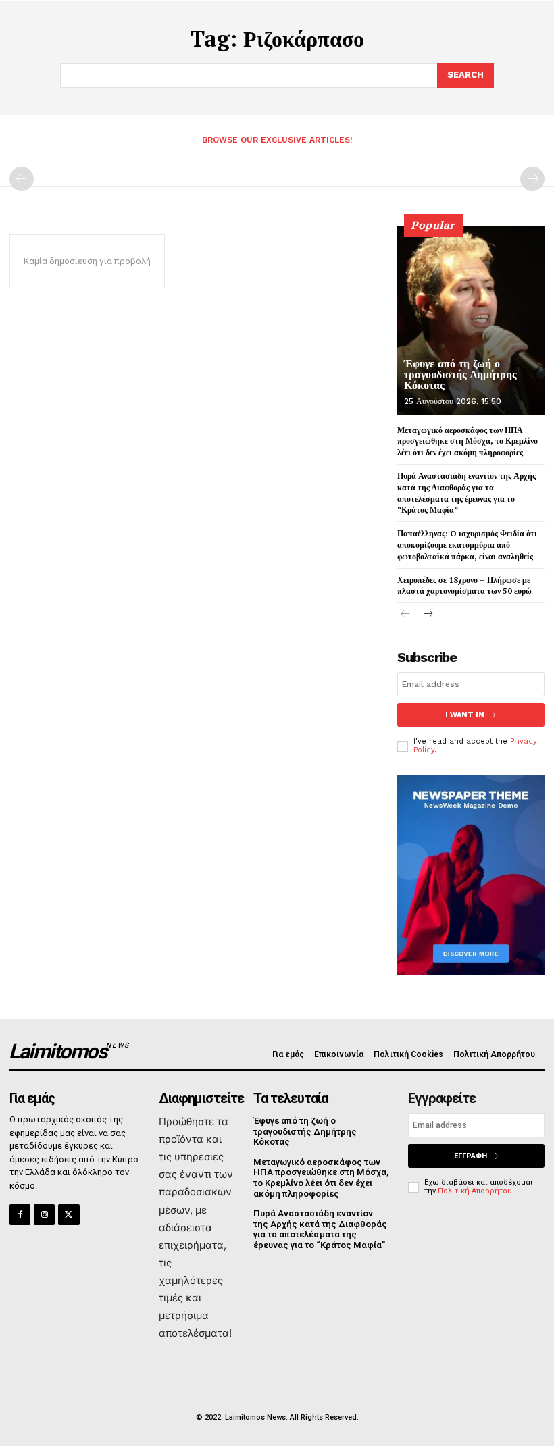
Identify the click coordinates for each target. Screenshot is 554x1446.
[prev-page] (21, 179)
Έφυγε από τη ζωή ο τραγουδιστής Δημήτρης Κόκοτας (460, 374)
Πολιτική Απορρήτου (475, 1191)
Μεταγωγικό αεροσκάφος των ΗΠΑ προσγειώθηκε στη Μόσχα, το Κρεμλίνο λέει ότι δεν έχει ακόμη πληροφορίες (467, 441)
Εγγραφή (470, 1156)
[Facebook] (19, 1214)
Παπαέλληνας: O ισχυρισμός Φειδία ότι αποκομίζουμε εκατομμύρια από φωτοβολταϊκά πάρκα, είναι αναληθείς (467, 544)
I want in (464, 715)
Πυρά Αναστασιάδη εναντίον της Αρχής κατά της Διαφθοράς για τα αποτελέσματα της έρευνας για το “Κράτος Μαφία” (466, 493)
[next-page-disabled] (532, 179)
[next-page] (427, 614)
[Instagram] (44, 1214)
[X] (68, 1214)
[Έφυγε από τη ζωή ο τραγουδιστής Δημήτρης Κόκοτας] (471, 320)
